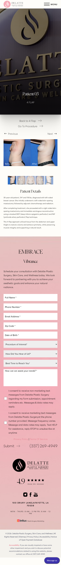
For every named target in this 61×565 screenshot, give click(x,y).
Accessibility (45, 536)
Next (50, 133)
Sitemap (22, 536)
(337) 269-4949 (43, 445)
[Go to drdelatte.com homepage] (17, 4)
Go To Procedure (27, 126)
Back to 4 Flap (27, 121)
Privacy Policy (21, 439)
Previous (13, 133)
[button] (47, 4)
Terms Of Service (39, 439)
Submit (9, 445)
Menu (54, 4)
